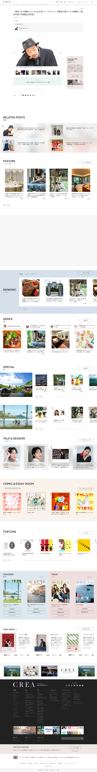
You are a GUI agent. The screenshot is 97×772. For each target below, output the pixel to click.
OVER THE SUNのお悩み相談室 (54, 700)
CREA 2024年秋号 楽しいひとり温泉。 (41, 717)
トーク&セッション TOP (86, 440)
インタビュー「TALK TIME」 (66, 701)
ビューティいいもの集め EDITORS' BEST (29, 711)
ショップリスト (12, 615)
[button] (14, 53)
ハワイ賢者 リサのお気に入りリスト (29, 698)
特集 (64, 1)
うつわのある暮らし (28, 708)
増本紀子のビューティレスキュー (30, 717)
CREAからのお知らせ (16, 716)
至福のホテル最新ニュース (29, 702)
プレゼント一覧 (70, 86)
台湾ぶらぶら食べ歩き (28, 694)
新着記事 (57, 1)
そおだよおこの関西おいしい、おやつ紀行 (30, 705)
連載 (61, 1)
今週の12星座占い (76, 697)
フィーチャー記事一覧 (86, 162)
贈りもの (14, 694)
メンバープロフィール (41, 739)
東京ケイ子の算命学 (77, 699)
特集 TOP (86, 368)
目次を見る (12, 609)
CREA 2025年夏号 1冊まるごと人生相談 (41, 708)
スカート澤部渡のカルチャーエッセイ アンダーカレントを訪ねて (66, 705)
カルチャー (15, 699)
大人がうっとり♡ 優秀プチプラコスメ (29, 714)
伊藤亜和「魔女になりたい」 (66, 694)
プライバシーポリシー (73, 763)
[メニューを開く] (92, 2)
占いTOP (86, 533)
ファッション (15, 704)
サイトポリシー (66, 763)
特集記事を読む (12, 612)
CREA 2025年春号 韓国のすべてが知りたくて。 (42, 711)
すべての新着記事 (16, 692)
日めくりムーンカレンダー (78, 701)
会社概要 (29, 763)
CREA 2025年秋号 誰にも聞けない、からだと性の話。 (42, 704)
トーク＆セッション (70, 1)
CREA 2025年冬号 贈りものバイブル (40, 714)
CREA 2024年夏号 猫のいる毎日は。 (40, 720)
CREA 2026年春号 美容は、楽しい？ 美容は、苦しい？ (42, 698)
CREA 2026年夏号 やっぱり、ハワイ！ (41, 695)
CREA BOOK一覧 (85, 629)
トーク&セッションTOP (53, 692)
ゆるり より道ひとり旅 (65, 708)
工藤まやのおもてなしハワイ (29, 700)
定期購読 (59, 763)
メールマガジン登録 (74, 747)
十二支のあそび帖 (64, 699)
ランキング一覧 (85, 273)
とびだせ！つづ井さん (65, 697)
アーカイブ (15, 709)
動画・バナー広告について (44, 763)
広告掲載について (52, 763)
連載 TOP (86, 320)
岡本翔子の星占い (76, 694)
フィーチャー (15, 711)
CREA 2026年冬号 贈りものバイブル (40, 702)
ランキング (15, 707)
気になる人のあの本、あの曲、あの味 (54, 695)
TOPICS (14, 714)
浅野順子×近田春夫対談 (53, 697)
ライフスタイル (15, 701)
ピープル (26, 739)
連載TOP (26, 692)
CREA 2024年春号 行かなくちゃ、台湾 (41, 722)
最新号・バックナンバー (17, 739)
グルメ (14, 697)
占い (88, 1)
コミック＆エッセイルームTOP (85, 488)
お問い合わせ (36, 763)
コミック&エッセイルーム (80, 1)
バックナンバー (41, 576)
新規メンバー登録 (75, 76)
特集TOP (39, 692)
